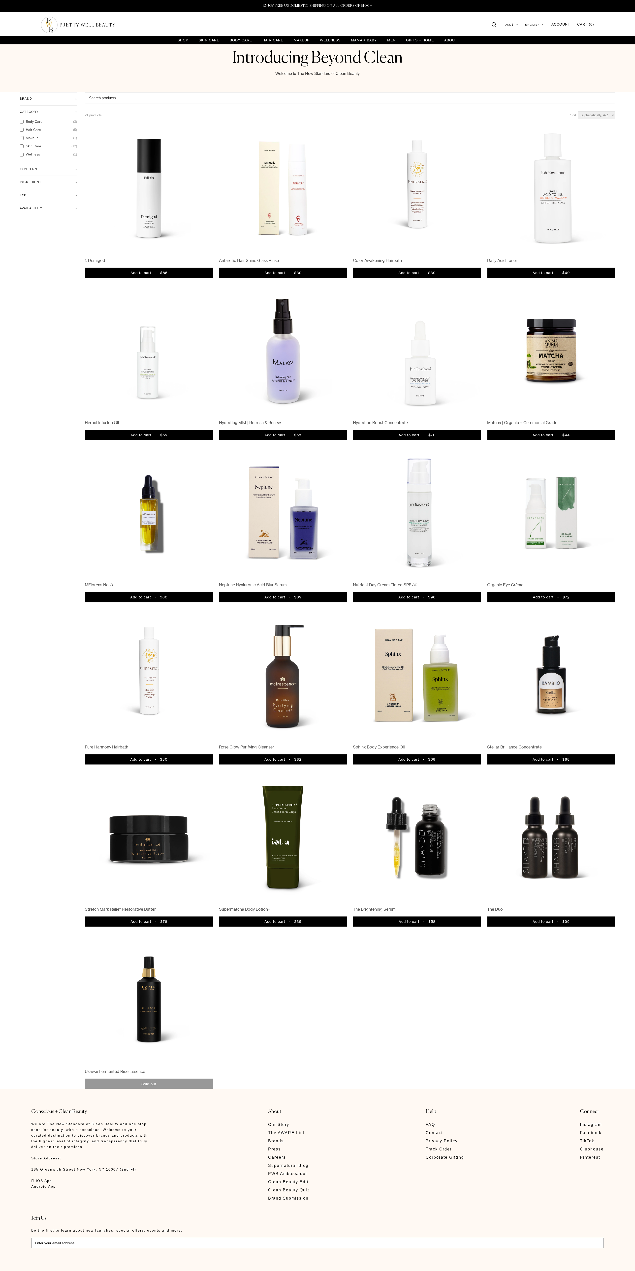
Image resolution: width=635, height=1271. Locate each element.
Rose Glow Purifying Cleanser (246, 746)
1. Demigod (95, 260)
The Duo (495, 909)
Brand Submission (288, 1198)
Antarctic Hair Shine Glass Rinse (249, 260)
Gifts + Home (420, 40)
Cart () (585, 24)
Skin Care (209, 40)
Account (560, 24)
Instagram (591, 1124)
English (532, 24)
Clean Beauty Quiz (289, 1190)
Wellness (330, 40)
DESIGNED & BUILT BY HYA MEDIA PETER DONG (78, 1264)
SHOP (183, 40)
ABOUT (450, 40)
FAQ (430, 1124)
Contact (434, 1133)
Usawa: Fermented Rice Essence (115, 1071)
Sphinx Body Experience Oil (379, 746)
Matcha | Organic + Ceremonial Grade (522, 422)
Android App (43, 1186)
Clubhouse (592, 1149)
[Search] (494, 24)
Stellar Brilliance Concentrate (514, 746)
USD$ (509, 24)
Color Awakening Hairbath (377, 260)
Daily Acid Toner (502, 260)
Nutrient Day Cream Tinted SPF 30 (385, 584)
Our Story (278, 1124)
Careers (277, 1157)
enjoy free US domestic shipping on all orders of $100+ (317, 5)
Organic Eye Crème (505, 584)
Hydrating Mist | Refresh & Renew (250, 422)
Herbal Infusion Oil (102, 422)
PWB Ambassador (287, 1174)
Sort (573, 115)
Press (274, 1149)
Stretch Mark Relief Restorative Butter (120, 909)
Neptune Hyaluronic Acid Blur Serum (253, 584)
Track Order (439, 1149)
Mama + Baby (364, 40)
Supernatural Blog (288, 1165)
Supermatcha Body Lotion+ (244, 909)
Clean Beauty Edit (288, 1182)
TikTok (587, 1141)
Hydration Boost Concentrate (380, 422)
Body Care (241, 40)
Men (391, 40)
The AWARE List (286, 1133)
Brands (276, 1141)
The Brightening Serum (374, 909)
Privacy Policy (442, 1141)
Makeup (302, 40)
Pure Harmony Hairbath (106, 746)
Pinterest (590, 1157)
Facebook (591, 1133)
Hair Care (272, 40)
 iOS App (41, 1181)
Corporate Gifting (445, 1157)
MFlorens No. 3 (99, 584)
